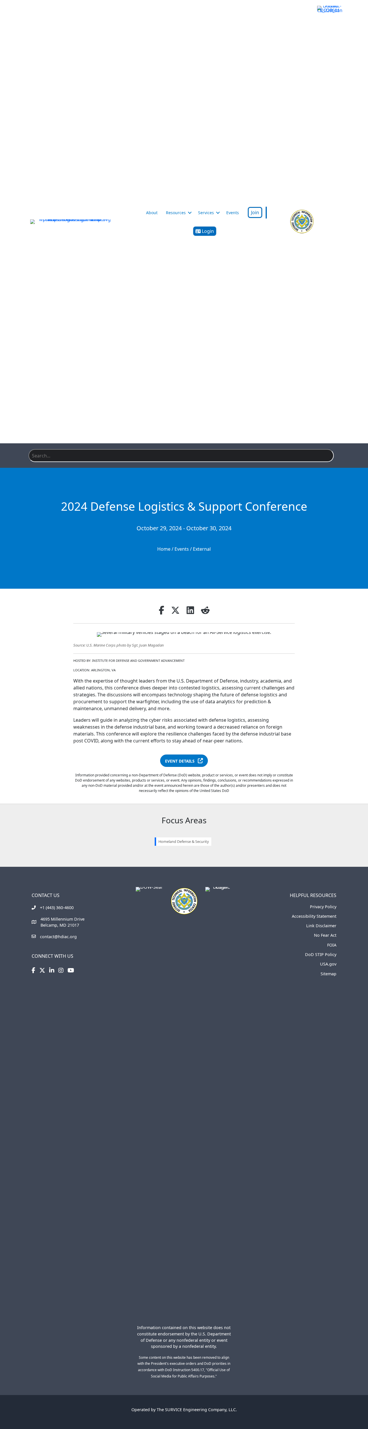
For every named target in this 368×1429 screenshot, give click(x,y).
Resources (176, 212)
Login (207, 231)
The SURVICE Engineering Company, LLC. (197, 1409)
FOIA (331, 945)
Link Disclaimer (321, 925)
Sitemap (328, 973)
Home (163, 549)
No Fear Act (325, 935)
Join (255, 212)
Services (206, 212)
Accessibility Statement (314, 916)
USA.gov (328, 964)
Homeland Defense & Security (183, 841)
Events (232, 212)
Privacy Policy (323, 906)
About (152, 212)
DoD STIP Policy (320, 954)
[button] (190, 213)
